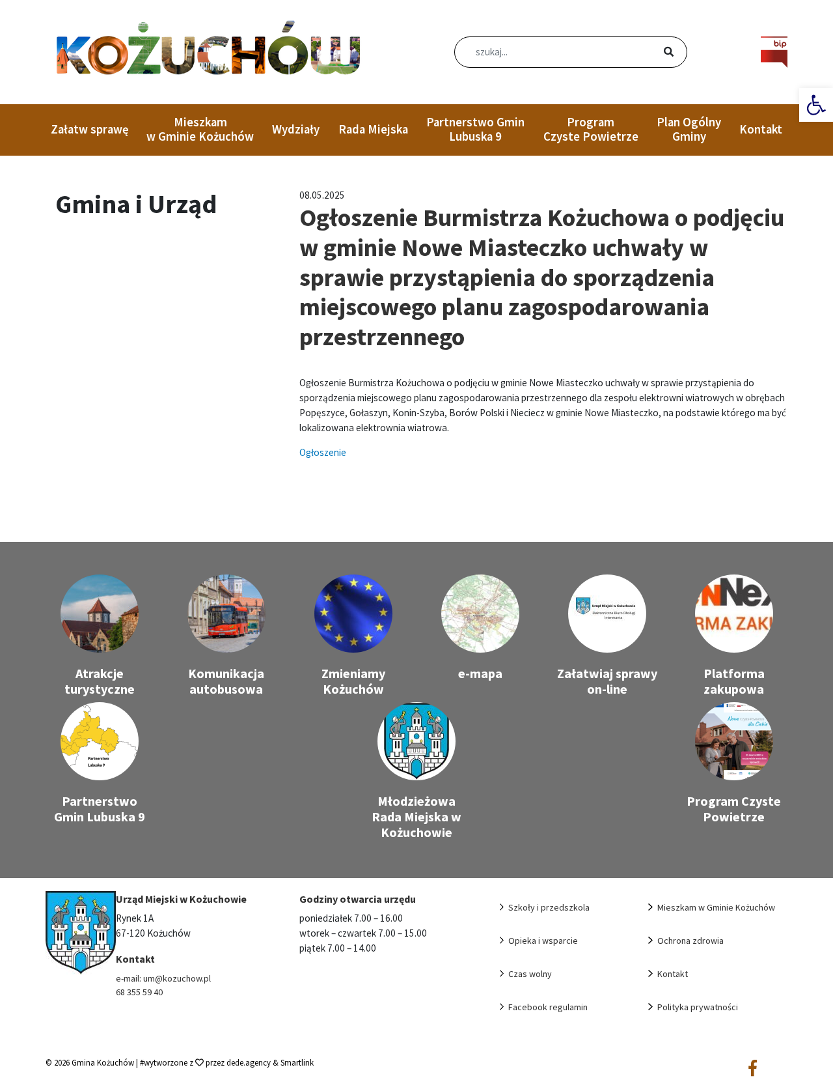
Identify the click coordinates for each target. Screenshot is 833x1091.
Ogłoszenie (322, 452)
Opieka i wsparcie (543, 940)
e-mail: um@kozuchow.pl (163, 978)
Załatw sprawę (89, 129)
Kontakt (760, 129)
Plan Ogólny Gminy (689, 129)
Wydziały (296, 129)
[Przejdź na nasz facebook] (752, 1068)
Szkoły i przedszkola (549, 907)
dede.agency (249, 1062)
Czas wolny (530, 974)
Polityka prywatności (697, 1007)
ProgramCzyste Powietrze (590, 129)
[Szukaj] (654, 53)
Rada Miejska (373, 129)
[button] (816, 105)
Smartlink (297, 1062)
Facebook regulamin (548, 1007)
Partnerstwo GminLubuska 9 (475, 129)
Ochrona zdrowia (690, 940)
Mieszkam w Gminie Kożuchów (200, 129)
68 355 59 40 (139, 992)
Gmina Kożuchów (103, 1062)
